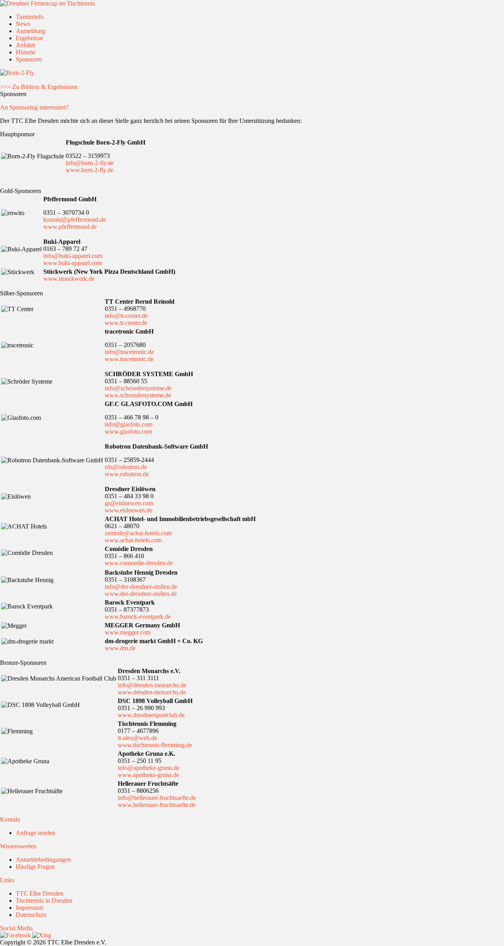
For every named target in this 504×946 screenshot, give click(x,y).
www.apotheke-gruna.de (148, 775)
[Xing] (41, 935)
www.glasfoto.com (128, 431)
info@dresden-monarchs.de (152, 685)
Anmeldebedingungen (43, 859)
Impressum (29, 907)
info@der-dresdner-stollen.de (141, 586)
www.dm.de (120, 648)
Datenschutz (31, 914)
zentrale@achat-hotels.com (138, 533)
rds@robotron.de (126, 467)
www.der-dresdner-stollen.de (141, 593)
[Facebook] (15, 935)
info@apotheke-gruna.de (149, 767)
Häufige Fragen (35, 866)
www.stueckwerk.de (68, 278)
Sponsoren (29, 59)
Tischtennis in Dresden (44, 900)
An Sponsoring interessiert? (34, 107)
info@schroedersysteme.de (138, 388)
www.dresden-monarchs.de (152, 692)
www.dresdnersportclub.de (151, 715)
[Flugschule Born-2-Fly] (17, 72)
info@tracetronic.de (129, 352)
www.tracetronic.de (129, 359)
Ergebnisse (29, 38)
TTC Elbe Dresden (39, 893)
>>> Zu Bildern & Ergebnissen (39, 86)
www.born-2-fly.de (89, 170)
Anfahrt (25, 45)
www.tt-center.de (126, 322)
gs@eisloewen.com (129, 503)
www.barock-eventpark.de (138, 616)
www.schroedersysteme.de (138, 395)
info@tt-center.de (126, 315)
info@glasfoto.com (128, 424)
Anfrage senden (35, 832)
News (23, 23)
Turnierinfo (30, 16)
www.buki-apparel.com (72, 263)
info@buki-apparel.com (72, 255)
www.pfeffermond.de (70, 226)
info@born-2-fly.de (90, 163)
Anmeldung (30, 31)
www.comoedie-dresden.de (139, 563)
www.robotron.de (127, 474)
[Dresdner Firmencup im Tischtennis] (47, 3)
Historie (25, 52)
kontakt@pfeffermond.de (74, 219)
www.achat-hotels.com (133, 540)
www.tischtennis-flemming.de (155, 745)
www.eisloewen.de (128, 510)
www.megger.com (127, 632)
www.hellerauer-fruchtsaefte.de (157, 804)
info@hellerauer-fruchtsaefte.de (157, 797)
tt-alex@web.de (137, 738)
